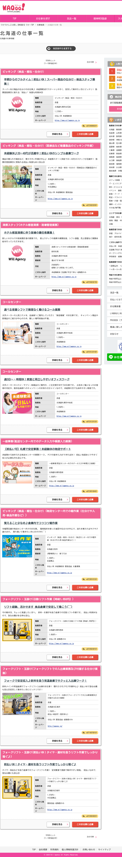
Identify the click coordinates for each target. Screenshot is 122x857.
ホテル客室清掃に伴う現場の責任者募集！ (29, 232)
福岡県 (119, 164)
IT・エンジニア (115, 183)
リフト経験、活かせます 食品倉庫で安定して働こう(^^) (38, 606)
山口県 (111, 160)
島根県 (119, 157)
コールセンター (12, 302)
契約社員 (118, 237)
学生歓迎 (112, 256)
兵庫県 (111, 153)
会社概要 (43, 850)
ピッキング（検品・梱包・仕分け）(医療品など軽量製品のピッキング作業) (48, 145)
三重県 (111, 150)
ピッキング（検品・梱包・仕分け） (24, 71)
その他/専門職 (115, 208)
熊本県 (111, 167)
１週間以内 (113, 266)
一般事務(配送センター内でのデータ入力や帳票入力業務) (37, 441)
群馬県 (119, 136)
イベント (112, 190)
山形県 (119, 133)
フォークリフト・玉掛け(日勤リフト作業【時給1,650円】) (38, 599)
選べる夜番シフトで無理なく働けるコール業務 (32, 309)
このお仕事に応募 (85, 134)
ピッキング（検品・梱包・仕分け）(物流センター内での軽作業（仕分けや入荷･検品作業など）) (49, 513)
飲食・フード (114, 194)
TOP (14, 18)
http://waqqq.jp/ (55, 726)
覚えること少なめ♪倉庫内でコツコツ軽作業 (31, 523)
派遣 (111, 233)
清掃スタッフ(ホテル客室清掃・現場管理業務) (31, 225)
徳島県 (119, 160)
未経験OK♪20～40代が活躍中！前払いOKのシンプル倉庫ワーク (41, 153)
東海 (111, 220)
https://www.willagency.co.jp (67, 120)
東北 (118, 217)
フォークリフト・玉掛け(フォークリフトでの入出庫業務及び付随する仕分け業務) (50, 670)
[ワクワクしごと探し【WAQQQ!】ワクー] (13, 7)
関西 (116, 220)
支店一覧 (71, 18)
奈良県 (119, 153)
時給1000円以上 (115, 282)
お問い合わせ (89, 850)
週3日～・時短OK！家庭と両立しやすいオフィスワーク (37, 379)
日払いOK (112, 246)
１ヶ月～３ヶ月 (115, 269)
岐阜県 (119, 147)
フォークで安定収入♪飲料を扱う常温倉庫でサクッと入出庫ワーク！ (45, 680)
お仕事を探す (43, 18)
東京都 (111, 140)
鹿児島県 (112, 171)
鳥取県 (111, 157)
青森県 (119, 129)
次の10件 (90, 62)
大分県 (119, 167)
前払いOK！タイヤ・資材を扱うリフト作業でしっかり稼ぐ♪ (40, 764)
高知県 (111, 164)
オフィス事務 (114, 180)
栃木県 (111, 136)
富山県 (111, 143)
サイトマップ (104, 850)
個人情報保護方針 (70, 850)
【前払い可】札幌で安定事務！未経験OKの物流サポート (37, 449)
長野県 (111, 147)
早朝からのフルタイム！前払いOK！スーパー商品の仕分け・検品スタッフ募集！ (49, 81)
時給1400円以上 (115, 279)
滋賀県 (119, 150)
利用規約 (54, 850)
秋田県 (111, 133)
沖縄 (111, 224)
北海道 (111, 129)
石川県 (119, 143)
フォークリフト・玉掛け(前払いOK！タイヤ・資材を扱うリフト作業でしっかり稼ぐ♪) (50, 754)
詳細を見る (57, 134)
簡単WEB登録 (100, 18)
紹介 (111, 237)
